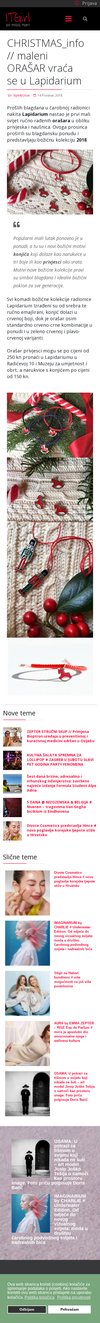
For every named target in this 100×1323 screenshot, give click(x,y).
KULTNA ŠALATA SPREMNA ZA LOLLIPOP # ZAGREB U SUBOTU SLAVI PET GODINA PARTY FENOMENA (60, 760)
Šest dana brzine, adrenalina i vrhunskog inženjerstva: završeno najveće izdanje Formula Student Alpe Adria (61, 783)
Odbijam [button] (26, 1309)
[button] (85, 3)
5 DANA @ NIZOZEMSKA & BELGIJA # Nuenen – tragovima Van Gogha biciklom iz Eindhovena (59, 807)
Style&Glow (21, 95)
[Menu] (68, 18)
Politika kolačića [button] (39, 1297)
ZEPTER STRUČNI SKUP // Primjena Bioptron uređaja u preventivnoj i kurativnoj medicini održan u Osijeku (60, 736)
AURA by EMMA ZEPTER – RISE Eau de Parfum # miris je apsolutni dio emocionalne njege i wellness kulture (74, 1032)
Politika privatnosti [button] (74, 1297)
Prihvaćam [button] (70, 1309)
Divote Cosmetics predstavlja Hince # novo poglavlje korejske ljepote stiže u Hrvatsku (61, 830)
